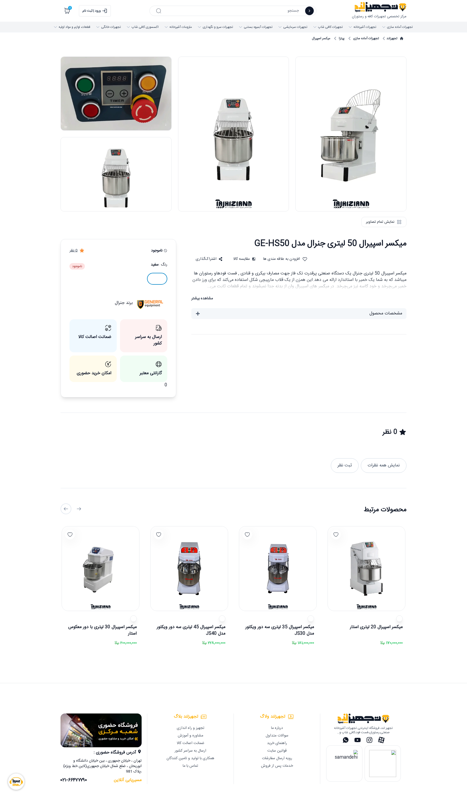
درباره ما (277, 728)
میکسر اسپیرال (321, 38)
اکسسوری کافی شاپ (145, 27)
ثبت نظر (345, 465)
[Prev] (79, 508)
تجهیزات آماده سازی (400, 27)
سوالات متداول (277, 735)
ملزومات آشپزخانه (180, 27)
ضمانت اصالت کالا (190, 743)
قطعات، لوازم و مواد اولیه (74, 27)
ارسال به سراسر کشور (190, 751)
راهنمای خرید (277, 743)
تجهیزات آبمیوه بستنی (258, 27)
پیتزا (342, 38)
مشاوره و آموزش (190, 735)
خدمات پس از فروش (277, 766)
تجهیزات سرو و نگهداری (218, 27)
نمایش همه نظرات (384, 465)
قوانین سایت (277, 751)
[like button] (336, 534)
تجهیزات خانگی (111, 27)
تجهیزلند (391, 38)
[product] (366, 568)
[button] (209, 259)
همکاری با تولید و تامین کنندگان (190, 758)
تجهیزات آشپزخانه (364, 27)
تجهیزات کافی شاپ (330, 27)
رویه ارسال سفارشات (277, 758)
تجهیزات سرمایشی (295, 27)
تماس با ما (190, 766)
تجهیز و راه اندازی (190, 728)
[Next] (66, 508)
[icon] (309, 10)
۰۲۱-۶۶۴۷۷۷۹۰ (74, 780)
